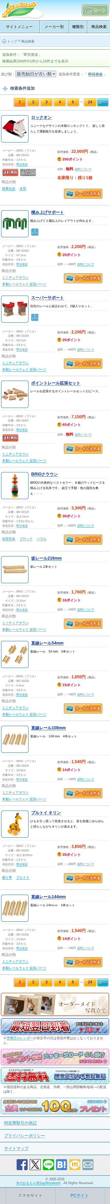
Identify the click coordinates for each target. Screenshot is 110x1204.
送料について (83, 169)
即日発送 (22, 164)
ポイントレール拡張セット (55, 383)
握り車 (7, 877)
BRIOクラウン (44, 474)
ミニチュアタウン (15, 277)
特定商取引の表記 (20, 1123)
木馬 (22, 189)
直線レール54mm (47, 643)
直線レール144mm (48, 897)
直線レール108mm (48, 728)
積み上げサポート (47, 212)
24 (90, 102)
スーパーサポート (47, 297)
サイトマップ (16, 1148)
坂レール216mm (46, 558)
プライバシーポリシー (24, 1135)
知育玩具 (8, 539)
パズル (42, 539)
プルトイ (22, 877)
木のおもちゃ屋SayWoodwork (38, 1183)
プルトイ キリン (46, 812)
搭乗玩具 (8, 189)
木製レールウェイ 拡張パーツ (24, 284)
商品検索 (28, 41)
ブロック (26, 539)
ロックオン (41, 117)
